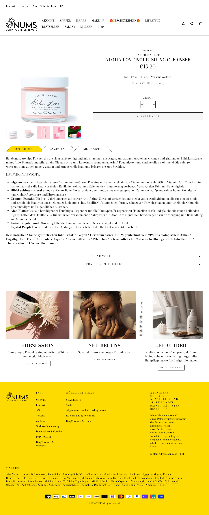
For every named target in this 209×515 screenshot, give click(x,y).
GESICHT (48, 20)
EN (61, 6)
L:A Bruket (130, 478)
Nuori (175, 481)
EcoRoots (135, 474)
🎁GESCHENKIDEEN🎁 (125, 20)
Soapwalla (55, 485)
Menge (148, 97)
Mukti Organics (120, 481)
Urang (116, 485)
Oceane (10, 485)
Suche (69, 405)
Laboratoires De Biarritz (108, 478)
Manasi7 (60, 481)
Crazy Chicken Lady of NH (95, 474)
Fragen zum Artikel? (104, 264)
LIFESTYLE (152, 20)
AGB (38, 410)
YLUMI (162, 485)
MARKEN (86, 27)
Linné (171, 478)
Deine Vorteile (104, 256)
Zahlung (41, 421)
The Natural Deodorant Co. (95, 485)
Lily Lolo (160, 478)
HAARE (81, 20)
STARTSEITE (73, 399)
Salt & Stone (28, 485)
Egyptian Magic (152, 474)
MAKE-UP (98, 20)
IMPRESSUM (43, 437)
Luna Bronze (35, 481)
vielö (140, 485)
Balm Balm (54, 474)
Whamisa (150, 485)
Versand (40, 415)
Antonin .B (27, 474)
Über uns (24, 6)
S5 (18, 485)
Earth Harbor (120, 474)
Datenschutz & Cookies (49, 431)
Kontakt (10, 6)
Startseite (147, 50)
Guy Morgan (69, 478)
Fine (19, 478)
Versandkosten (160, 77)
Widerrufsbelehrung (48, 426)
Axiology (40, 474)
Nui (167, 481)
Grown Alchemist (49, 478)
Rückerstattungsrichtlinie (80, 415)
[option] (44, 85)
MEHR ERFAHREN (104, 359)
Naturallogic (138, 481)
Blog (101, 27)
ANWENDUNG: (58, 149)
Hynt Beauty (85, 478)
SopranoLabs (70, 485)
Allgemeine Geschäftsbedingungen (86, 410)
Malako (49, 481)
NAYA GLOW (154, 481)
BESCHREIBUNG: (25, 149)
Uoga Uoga (128, 485)
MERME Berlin (100, 481)
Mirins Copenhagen (78, 481)
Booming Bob (70, 474)
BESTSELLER (50, 27)
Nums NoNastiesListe (44, 6)
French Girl (30, 478)
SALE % (70, 27)
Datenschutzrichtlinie (169, 419)
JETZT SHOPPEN (37, 363)
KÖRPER (65, 20)
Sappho (42, 485)
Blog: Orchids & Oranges (45, 443)
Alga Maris (12, 474)
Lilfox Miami (145, 478)
